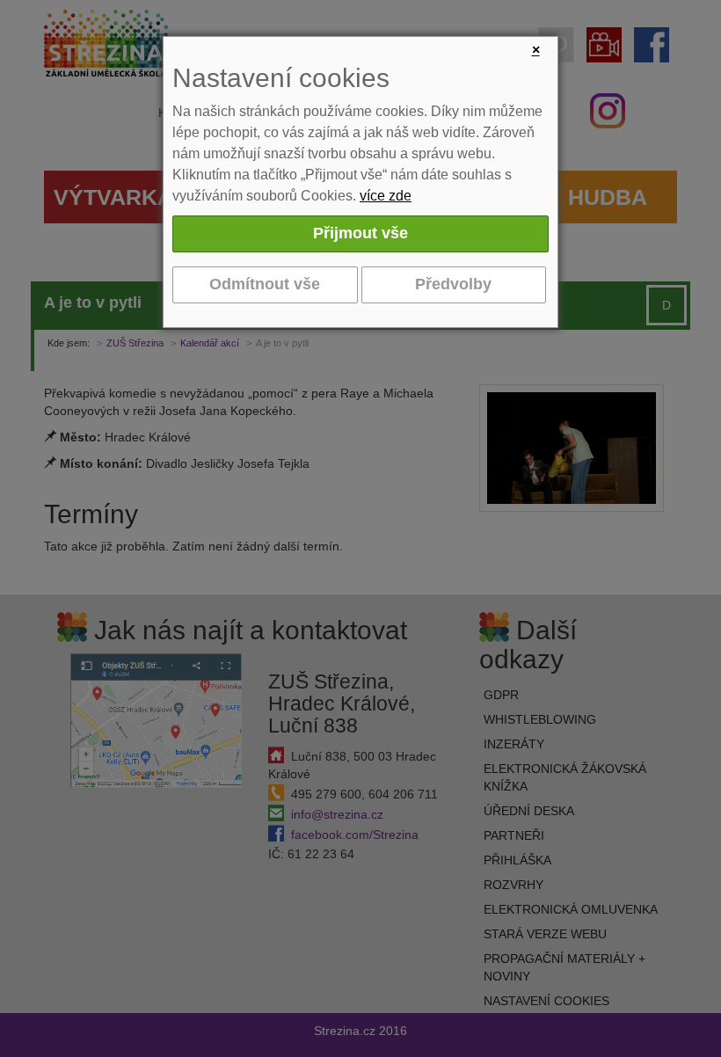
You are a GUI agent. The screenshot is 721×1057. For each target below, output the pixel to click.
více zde (385, 195)
